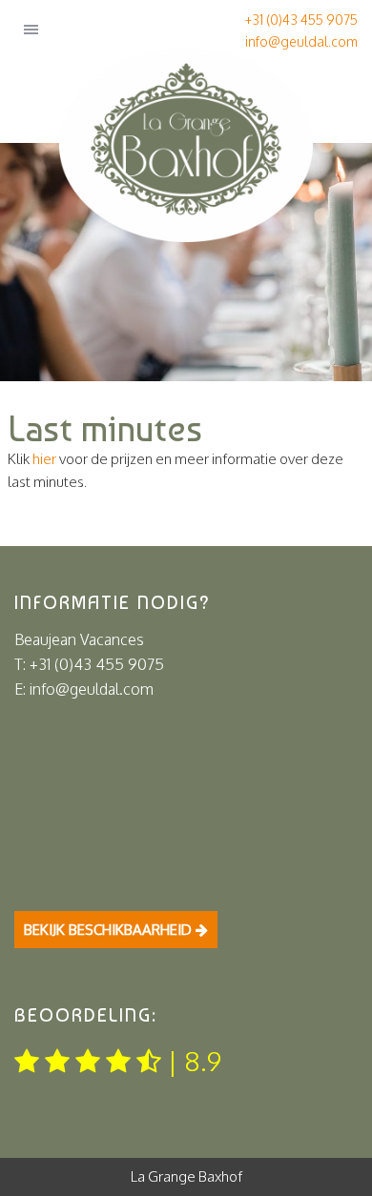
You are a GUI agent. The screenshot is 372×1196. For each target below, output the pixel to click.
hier (44, 459)
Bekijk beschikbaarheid (110, 930)
